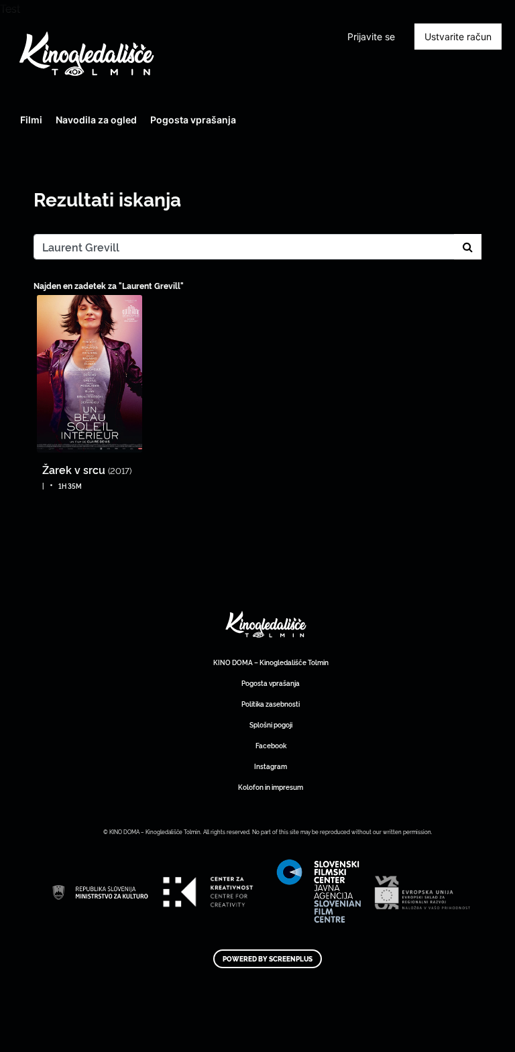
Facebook (270, 745)
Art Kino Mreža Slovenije (266, 625)
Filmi (31, 119)
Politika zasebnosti (270, 703)
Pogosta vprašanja (193, 119)
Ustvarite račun (458, 36)
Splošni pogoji (270, 724)
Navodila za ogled (96, 119)
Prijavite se (371, 36)
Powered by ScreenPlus (267, 958)
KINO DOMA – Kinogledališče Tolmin (271, 662)
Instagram (270, 766)
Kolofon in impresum (270, 786)
